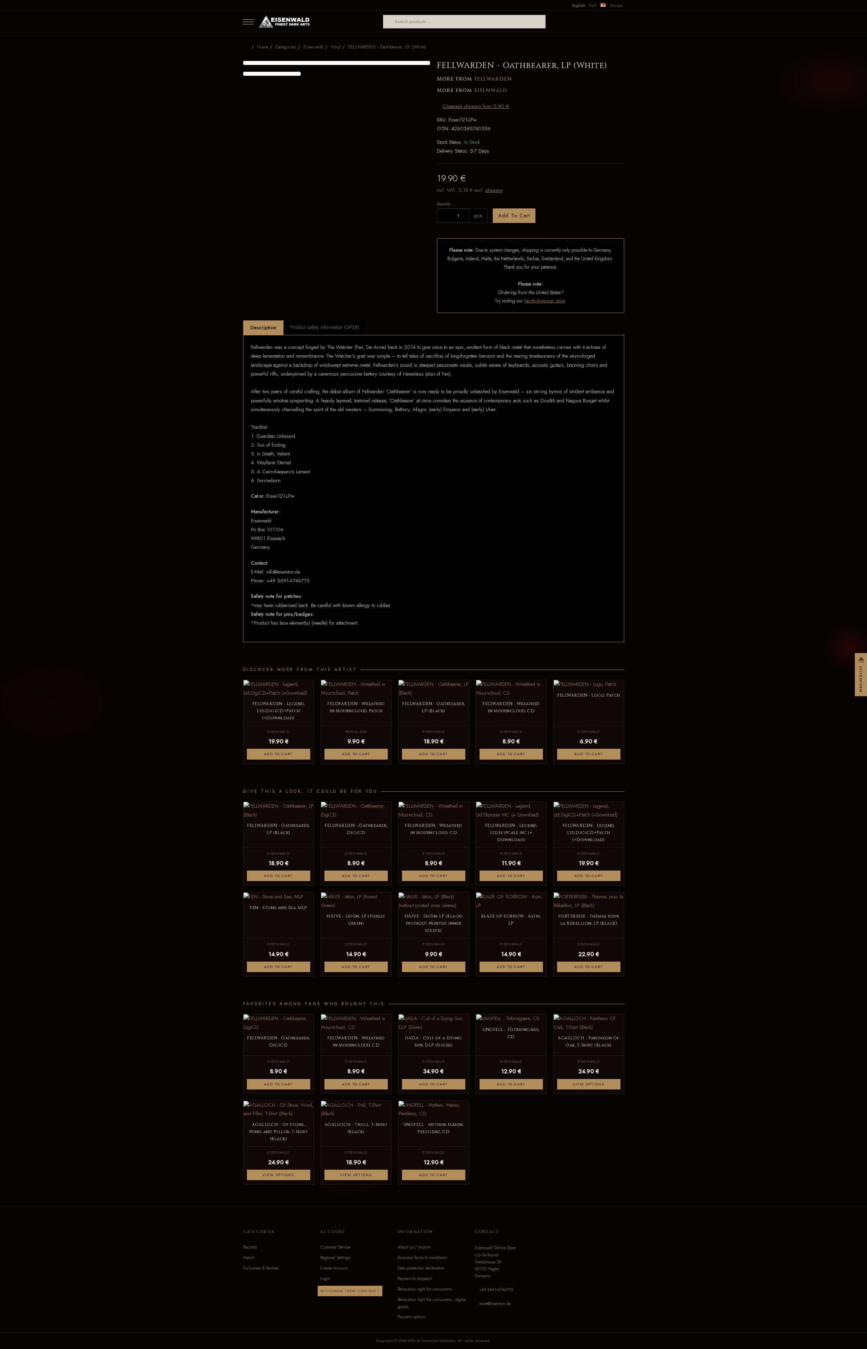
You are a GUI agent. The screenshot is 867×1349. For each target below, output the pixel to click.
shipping (494, 190)
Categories (286, 47)
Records (250, 1247)
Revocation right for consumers (424, 1289)
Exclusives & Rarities (260, 1268)
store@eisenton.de (495, 1304)
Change (616, 5)
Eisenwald (491, 90)
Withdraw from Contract (349, 1291)
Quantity (443, 204)
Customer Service (335, 1247)
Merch (248, 1258)
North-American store (544, 300)
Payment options (412, 1317)
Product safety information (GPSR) (324, 327)
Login (325, 1279)
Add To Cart (514, 215)
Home (262, 47)
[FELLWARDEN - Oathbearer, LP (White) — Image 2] (272, 74)
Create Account (333, 1268)
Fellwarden (493, 79)
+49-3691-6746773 (496, 1290)
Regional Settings (335, 1258)
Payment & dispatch (415, 1279)
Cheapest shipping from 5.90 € (476, 106)
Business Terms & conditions (422, 1258)
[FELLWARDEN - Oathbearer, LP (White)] (336, 63)
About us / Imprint (414, 1247)
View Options (588, 1084)
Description (263, 327)
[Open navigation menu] (248, 22)
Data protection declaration (421, 1268)
